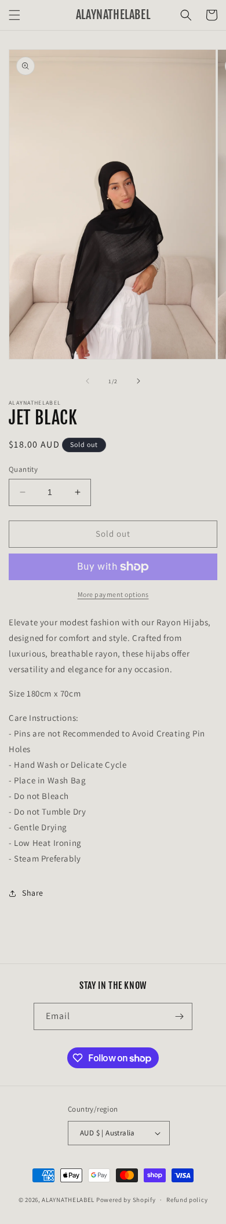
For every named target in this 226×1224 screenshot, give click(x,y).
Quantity (23, 469)
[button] (14, 15)
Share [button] (32, 893)
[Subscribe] (179, 1016)
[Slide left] (87, 381)
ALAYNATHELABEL (68, 1200)
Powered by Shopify (126, 1200)
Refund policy (186, 1200)
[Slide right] (138, 381)
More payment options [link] (113, 594)
